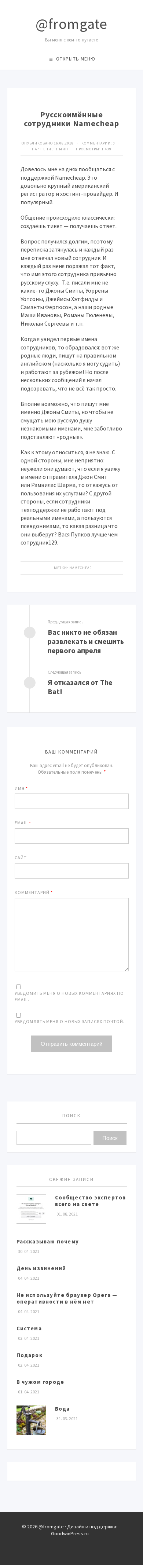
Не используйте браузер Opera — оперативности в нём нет (67, 1298)
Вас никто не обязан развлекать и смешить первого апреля (86, 641)
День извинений (41, 1268)
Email (23, 822)
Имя (21, 788)
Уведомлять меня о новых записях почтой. (70, 1021)
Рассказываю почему (47, 1241)
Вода (62, 1408)
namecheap (80, 567)
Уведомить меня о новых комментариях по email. (69, 996)
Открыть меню (75, 59)
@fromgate (71, 24)
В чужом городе (40, 1381)
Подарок (29, 1355)
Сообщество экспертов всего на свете (90, 1200)
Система (29, 1328)
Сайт (21, 857)
